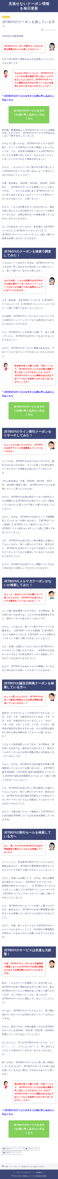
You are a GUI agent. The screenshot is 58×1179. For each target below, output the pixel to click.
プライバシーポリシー (23, 1172)
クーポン (6, 17)
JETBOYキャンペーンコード (14, 1148)
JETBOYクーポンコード (12, 1153)
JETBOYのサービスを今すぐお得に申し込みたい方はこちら (29, 114)
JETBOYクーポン (32, 1148)
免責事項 (39, 1172)
